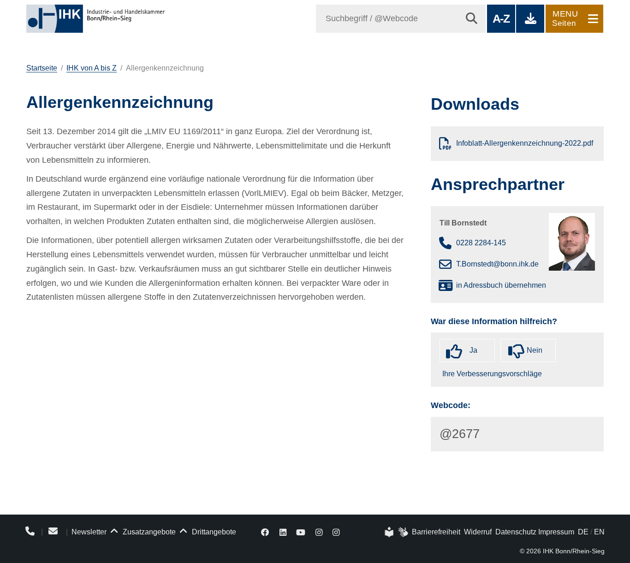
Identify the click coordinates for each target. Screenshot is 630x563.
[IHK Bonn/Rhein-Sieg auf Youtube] (301, 532)
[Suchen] (472, 19)
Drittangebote (213, 532)
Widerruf (478, 532)
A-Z (501, 18)
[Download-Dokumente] (530, 19)
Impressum (556, 532)
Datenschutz (515, 532)
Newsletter (89, 532)
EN (599, 532)
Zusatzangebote (148, 532)
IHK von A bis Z (91, 68)
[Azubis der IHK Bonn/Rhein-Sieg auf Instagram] (336, 532)
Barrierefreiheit (436, 532)
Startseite (41, 68)
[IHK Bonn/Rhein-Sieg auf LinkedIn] (283, 532)
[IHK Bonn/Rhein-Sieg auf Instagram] (319, 532)
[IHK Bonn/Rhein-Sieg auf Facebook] (265, 532)
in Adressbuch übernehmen (501, 285)
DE (583, 532)
